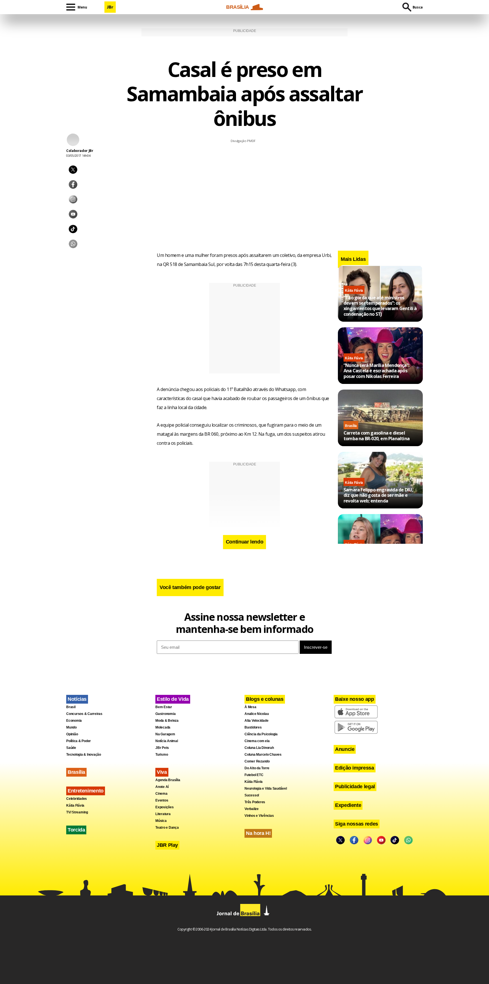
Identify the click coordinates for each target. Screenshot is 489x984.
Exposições (164, 807)
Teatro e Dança (167, 828)
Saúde (71, 748)
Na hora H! (258, 833)
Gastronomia (165, 714)
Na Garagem (165, 734)
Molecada (162, 727)
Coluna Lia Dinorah (259, 748)
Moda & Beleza (167, 721)
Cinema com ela (257, 741)
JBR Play (167, 845)
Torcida (76, 830)
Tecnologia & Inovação (83, 755)
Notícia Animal (166, 741)
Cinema (161, 794)
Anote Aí (162, 787)
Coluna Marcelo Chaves (263, 755)
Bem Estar (163, 707)
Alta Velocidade (256, 721)
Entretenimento (86, 791)
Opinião (72, 734)
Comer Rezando (257, 761)
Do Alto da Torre (256, 768)
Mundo (71, 727)
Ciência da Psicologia (261, 734)
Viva (162, 772)
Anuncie (344, 749)
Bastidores (253, 727)
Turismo (161, 755)
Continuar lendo (244, 542)
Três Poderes (254, 802)
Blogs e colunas (265, 699)
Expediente (348, 805)
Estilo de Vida (173, 699)
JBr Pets (162, 748)
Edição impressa (354, 768)
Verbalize (251, 809)
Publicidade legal (355, 786)
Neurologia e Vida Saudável (265, 788)
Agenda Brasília (167, 780)
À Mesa (250, 707)
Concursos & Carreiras (84, 714)
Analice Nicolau (256, 714)
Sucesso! (251, 795)
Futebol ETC (253, 775)
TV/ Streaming (77, 812)
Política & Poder (78, 741)
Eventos (161, 800)
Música (161, 821)
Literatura (163, 814)
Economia (74, 721)
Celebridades (76, 799)
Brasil (71, 707)
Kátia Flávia (354, 290)
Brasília (351, 425)
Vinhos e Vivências (259, 816)
